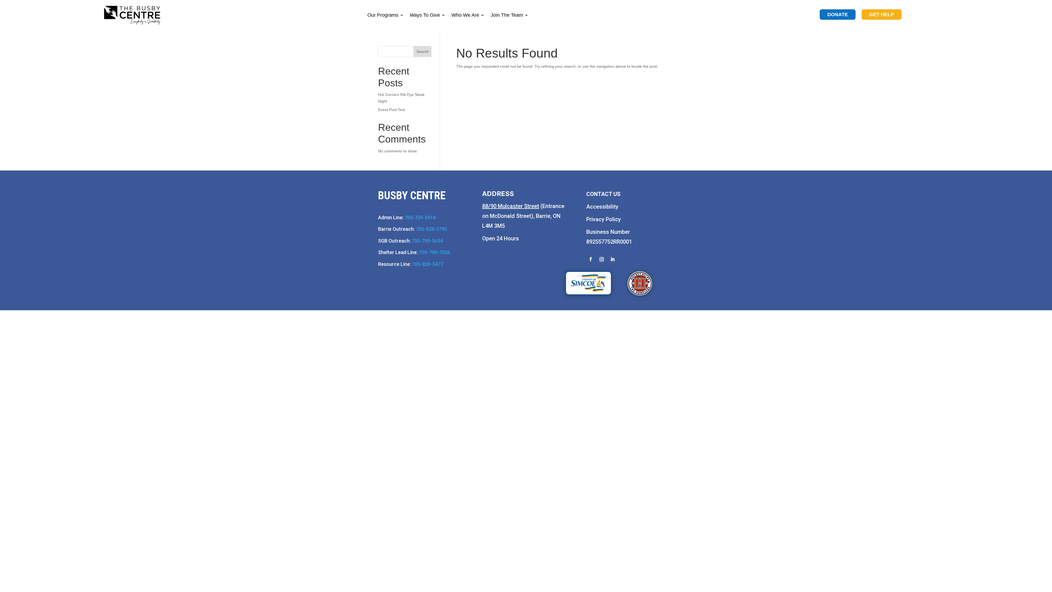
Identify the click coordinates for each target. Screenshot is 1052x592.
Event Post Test (391, 109)
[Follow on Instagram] (601, 259)
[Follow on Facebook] (590, 259)
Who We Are (465, 15)
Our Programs (382, 15)
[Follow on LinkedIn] (612, 259)
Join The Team (507, 15)
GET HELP (881, 14)
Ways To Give (425, 15)
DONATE (837, 14)
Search (422, 51)
